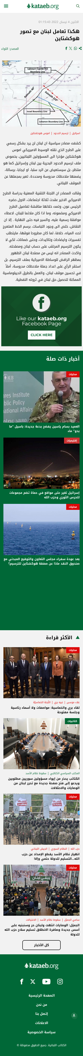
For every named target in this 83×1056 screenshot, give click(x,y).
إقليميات (72, 440)
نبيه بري (58, 702)
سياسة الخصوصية (41, 1032)
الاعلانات (41, 1023)
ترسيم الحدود (60, 133)
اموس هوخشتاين (40, 133)
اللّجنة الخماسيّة (41, 702)
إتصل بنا (41, 1014)
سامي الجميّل (72, 919)
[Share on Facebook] (66, 48)
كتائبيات (72, 721)
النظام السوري (59, 848)
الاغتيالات (31, 919)
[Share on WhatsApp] (75, 48)
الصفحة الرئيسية (42, 996)
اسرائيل (76, 133)
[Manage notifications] (74, 1015)
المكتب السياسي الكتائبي (65, 773)
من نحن (41, 1005)
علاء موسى (73, 702)
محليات (73, 374)
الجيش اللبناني (39, 848)
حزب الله (75, 848)
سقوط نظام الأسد (36, 773)
